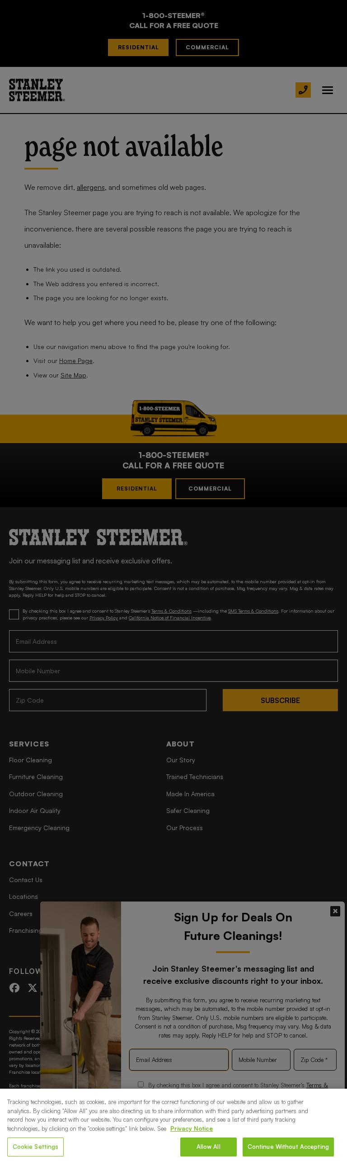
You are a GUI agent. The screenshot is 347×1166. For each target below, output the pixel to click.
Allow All (208, 1146)
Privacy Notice (191, 1128)
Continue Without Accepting (288, 1146)
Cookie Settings (36, 1146)
